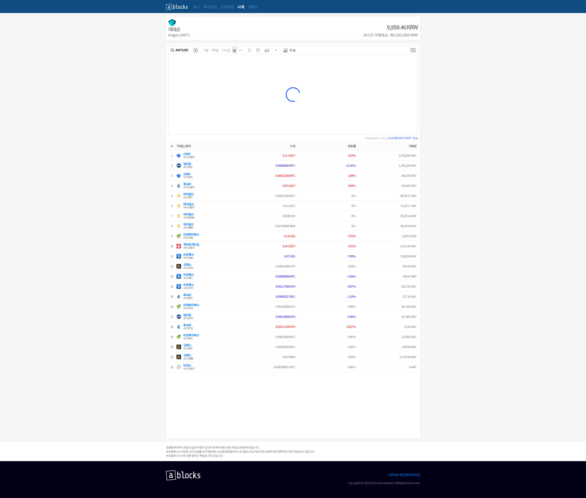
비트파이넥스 (191, 234)
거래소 (253, 6)
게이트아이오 (191, 244)
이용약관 (393, 475)
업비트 (187, 164)
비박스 (187, 365)
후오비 (187, 184)
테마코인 (210, 6)
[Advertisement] (293, 404)
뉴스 (196, 6)
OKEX (186, 154)
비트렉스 (188, 254)
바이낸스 (188, 194)
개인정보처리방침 (409, 475)
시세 (240, 6)
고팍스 (187, 264)
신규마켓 (227, 6)
